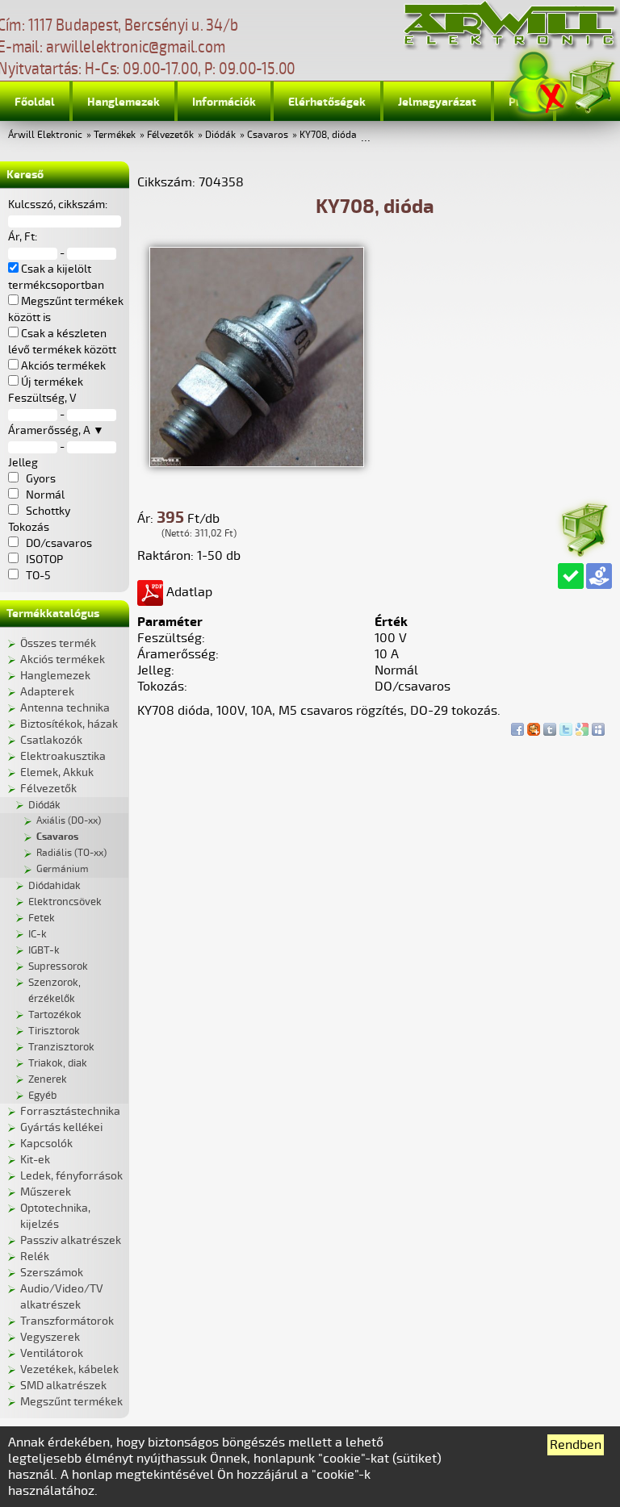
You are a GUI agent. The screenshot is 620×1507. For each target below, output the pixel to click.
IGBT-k (44, 950)
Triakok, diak (57, 1063)
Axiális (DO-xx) (68, 821)
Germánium (62, 869)
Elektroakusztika (63, 756)
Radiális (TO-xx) (71, 853)
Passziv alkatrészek (70, 1240)
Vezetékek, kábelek (69, 1369)
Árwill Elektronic (45, 135)
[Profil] (538, 83)
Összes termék (58, 643)
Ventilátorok (51, 1353)
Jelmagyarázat (437, 102)
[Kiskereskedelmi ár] (599, 576)
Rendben (575, 1445)
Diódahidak (54, 885)
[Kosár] (591, 84)
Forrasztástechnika (70, 1111)
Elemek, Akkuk (57, 772)
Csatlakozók (51, 740)
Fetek (41, 918)
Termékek (115, 135)
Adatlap (187, 592)
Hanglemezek (123, 102)
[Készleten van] (571, 576)
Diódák (220, 135)
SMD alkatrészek (63, 1385)
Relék (34, 1256)
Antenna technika (65, 708)
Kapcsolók (46, 1143)
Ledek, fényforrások (71, 1176)
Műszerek (45, 1192)
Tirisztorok (54, 1031)
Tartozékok (55, 1014)
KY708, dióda (328, 135)
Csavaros (267, 135)
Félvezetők (170, 135)
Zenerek (47, 1079)
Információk (224, 102)
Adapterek (47, 692)
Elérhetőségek (327, 102)
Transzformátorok (67, 1321)
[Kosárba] (583, 527)
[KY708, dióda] (256, 463)
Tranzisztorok (61, 1047)
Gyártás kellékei (61, 1127)
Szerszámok (51, 1272)
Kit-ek (35, 1160)
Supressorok (58, 966)
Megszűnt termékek (71, 1402)
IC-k (37, 934)
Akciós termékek (62, 659)
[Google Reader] (582, 725)
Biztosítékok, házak (69, 724)
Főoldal (35, 102)
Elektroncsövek (65, 901)
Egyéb (42, 1095)
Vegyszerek (50, 1337)
